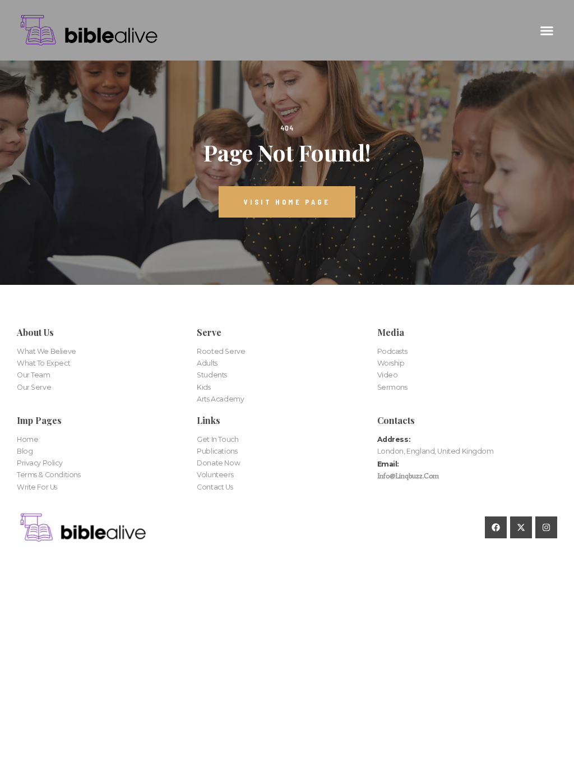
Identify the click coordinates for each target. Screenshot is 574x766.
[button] (546, 30)
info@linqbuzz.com (408, 476)
